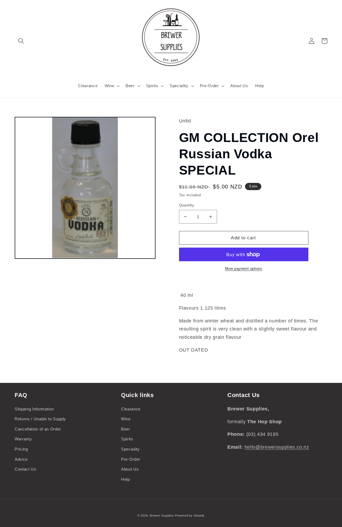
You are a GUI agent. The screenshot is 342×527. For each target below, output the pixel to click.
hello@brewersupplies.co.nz (276, 447)
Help (125, 479)
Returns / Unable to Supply (40, 419)
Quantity (186, 205)
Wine (126, 419)
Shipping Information (34, 409)
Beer (125, 429)
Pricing (21, 449)
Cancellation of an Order (38, 429)
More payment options (243, 269)
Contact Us (25, 469)
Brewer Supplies (162, 515)
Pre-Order (130, 459)
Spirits (127, 439)
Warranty (23, 439)
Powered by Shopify (190, 515)
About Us (130, 469)
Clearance (131, 409)
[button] (21, 40)
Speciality (130, 449)
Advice (21, 459)
